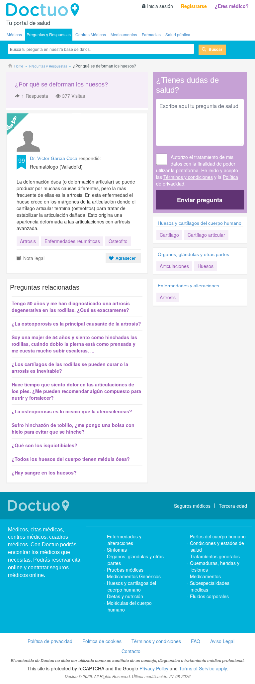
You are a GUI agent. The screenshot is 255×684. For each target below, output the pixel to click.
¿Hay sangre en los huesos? (44, 472)
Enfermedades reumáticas (72, 241)
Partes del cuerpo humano (218, 536)
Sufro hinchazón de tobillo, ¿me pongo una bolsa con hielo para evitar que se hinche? (73, 428)
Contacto (131, 651)
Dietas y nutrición (125, 596)
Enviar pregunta (199, 200)
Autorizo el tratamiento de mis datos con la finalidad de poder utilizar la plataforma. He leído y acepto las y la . (197, 170)
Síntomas (117, 549)
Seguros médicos (192, 505)
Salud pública (177, 34)
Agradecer (126, 258)
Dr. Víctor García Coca (53, 158)
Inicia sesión (160, 6)
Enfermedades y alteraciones (188, 285)
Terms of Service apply (203, 668)
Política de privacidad (50, 641)
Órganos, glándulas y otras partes (193, 254)
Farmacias (151, 34)
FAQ (195, 641)
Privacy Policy (153, 668)
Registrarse (194, 6)
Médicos (14, 34)
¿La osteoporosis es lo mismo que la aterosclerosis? (72, 411)
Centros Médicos (90, 34)
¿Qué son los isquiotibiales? (44, 445)
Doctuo (44, 10)
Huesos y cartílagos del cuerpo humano (199, 223)
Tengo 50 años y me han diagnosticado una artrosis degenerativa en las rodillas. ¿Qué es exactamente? (71, 306)
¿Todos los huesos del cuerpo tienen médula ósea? (71, 459)
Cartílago (169, 234)
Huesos (205, 266)
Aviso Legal (222, 641)
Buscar (215, 49)
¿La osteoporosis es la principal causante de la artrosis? (76, 323)
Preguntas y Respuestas (49, 34)
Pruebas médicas (125, 569)
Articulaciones (174, 266)
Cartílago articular (206, 234)
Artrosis (28, 241)
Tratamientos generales (215, 556)
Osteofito (118, 241)
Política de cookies (102, 641)
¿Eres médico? (232, 6)
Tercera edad (233, 505)
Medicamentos (124, 34)
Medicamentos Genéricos (134, 576)
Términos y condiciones (188, 177)
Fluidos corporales (209, 596)
